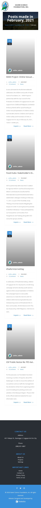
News (22, 84)
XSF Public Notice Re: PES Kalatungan (23, 362)
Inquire (16, 126)
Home (20, 471)
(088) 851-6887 (20, 446)
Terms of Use (20, 478)
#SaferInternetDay (15, 269)
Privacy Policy (20, 475)
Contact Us (20, 473)
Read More (28, 126)
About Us (20, 457)
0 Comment (12, 84)
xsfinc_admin (17, 70)
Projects (20, 460)
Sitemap (20, 462)
